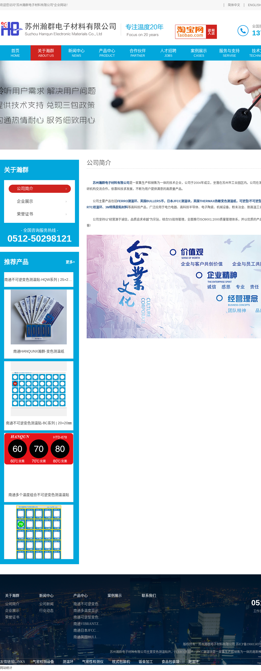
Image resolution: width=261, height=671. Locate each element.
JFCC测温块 (204, 652)
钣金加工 (146, 662)
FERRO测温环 (183, 652)
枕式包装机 (121, 662)
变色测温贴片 (162, 652)
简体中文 (234, 5)
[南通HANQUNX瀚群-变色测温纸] (38, 311)
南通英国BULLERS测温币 (87, 637)
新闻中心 (46, 595)
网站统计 (6, 668)
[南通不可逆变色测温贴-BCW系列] (38, 526)
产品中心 (80, 595)
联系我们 (149, 595)
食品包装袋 (170, 662)
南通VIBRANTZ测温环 (87, 624)
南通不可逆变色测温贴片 (87, 604)
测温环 (68, 662)
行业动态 (46, 610)
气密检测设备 (43, 662)
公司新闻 (46, 604)
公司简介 (25, 188)
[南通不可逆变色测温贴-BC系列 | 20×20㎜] (38, 383)
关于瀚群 (12, 595)
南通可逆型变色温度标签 (87, 617)
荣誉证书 (25, 214)
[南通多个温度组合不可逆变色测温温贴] (38, 454)
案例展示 (115, 595)
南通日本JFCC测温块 (87, 630)
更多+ (70, 262)
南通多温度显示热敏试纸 (87, 610)
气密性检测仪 (92, 662)
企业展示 (25, 201)
